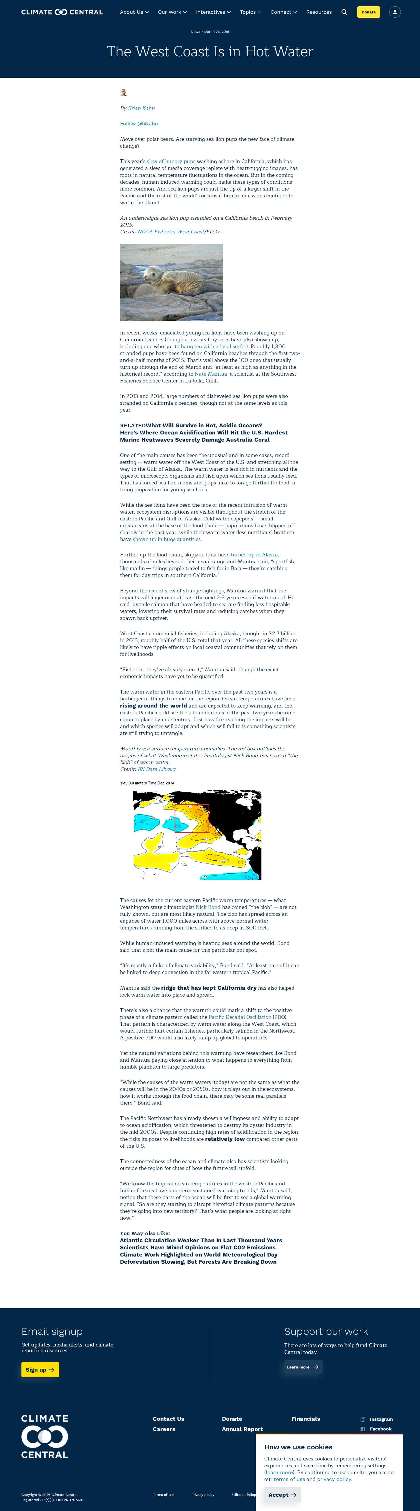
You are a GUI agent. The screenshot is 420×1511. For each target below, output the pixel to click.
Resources (319, 12)
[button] (134, 12)
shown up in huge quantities (167, 539)
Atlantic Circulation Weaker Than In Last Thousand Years (201, 1240)
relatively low (225, 1138)
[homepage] (62, 12)
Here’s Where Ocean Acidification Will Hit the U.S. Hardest (204, 432)
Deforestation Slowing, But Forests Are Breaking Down (198, 1261)
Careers (164, 1429)
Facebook (381, 1429)
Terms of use (163, 1495)
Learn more (298, 1367)
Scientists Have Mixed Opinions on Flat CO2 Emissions (198, 1247)
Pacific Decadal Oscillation (240, 1017)
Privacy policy (202, 1495)
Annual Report (242, 1429)
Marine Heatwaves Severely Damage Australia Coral (195, 439)
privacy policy (334, 1479)
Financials (305, 1418)
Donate (369, 12)
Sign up (36, 1369)
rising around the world (153, 705)
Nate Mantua (211, 374)
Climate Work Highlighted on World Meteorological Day (198, 1254)
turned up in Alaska (254, 554)
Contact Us (168, 1418)
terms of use (289, 1479)
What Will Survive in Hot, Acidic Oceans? (204, 425)
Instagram (381, 1419)
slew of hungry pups (171, 161)
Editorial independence (251, 1495)
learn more (279, 1472)
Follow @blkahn (139, 123)
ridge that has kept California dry (209, 987)
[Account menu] (395, 12)
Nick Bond (208, 907)
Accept (279, 1494)
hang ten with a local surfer (213, 346)
